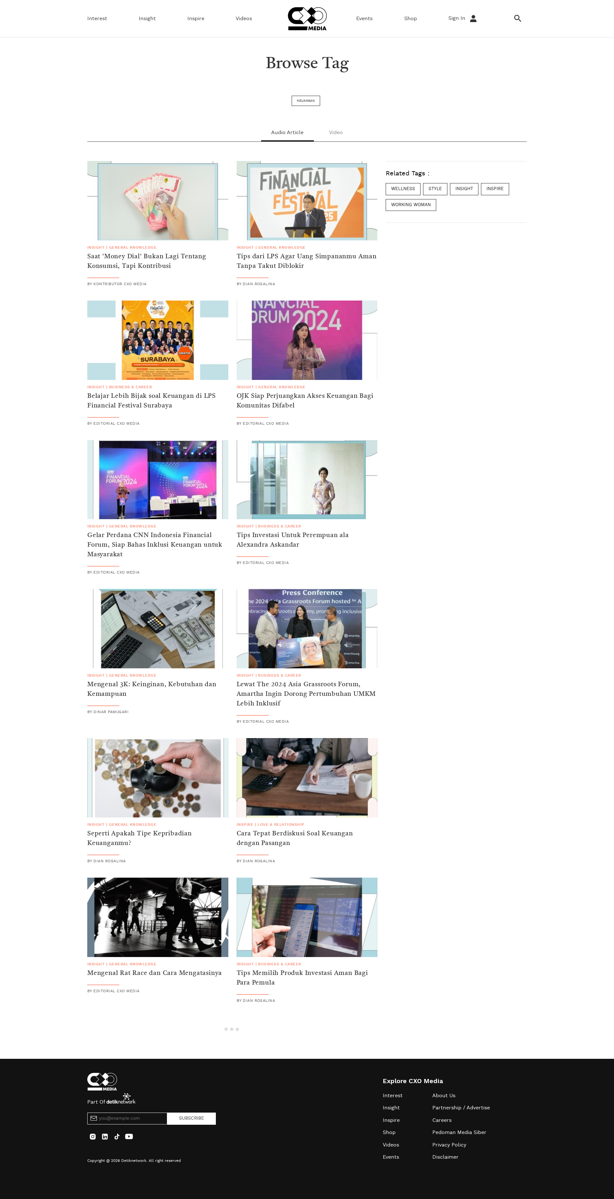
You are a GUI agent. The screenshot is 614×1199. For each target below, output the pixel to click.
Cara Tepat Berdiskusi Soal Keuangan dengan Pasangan (295, 839)
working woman (411, 204)
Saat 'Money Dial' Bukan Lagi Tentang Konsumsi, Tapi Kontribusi (146, 261)
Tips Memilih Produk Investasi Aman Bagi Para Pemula (302, 978)
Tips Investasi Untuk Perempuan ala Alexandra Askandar (293, 540)
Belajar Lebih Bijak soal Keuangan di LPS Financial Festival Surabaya (151, 401)
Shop (410, 18)
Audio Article (287, 132)
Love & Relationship (280, 824)
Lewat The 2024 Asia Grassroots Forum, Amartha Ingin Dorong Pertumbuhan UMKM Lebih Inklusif (306, 694)
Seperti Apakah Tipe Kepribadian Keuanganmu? (139, 839)
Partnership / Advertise (461, 1107)
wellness (403, 189)
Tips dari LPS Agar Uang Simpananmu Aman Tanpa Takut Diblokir (307, 261)
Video (336, 132)
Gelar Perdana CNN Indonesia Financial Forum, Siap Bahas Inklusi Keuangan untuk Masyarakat (154, 545)
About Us (443, 1095)
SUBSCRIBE (191, 1118)
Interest (97, 18)
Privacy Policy (449, 1144)
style (435, 189)
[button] (232, 1028)
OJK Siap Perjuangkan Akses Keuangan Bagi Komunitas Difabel (305, 401)
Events (364, 18)
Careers (442, 1120)
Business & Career (130, 387)
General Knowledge (132, 247)
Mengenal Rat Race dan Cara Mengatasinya (154, 973)
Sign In (457, 18)
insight (464, 189)
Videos (244, 18)
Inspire (195, 18)
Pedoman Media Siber (459, 1132)
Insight (147, 18)
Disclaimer (445, 1157)
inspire (495, 189)
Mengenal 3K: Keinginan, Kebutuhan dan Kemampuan (151, 689)
